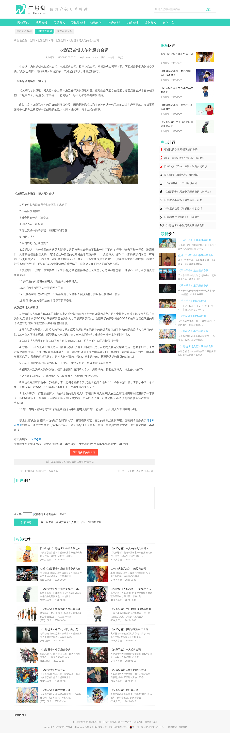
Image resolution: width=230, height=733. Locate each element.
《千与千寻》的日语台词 (140, 471)
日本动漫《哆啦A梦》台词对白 (181, 174)
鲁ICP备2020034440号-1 (117, 727)
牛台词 (75, 722)
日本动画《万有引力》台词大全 (41, 471)
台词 (32, 40)
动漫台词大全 (64, 31)
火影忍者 (36, 439)
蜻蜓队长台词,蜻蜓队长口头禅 (181, 149)
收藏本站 (172, 727)
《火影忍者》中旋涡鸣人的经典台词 (184, 225)
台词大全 (168, 22)
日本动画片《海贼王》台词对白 (182, 216)
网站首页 (23, 22)
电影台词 (59, 22)
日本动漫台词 (44, 31)
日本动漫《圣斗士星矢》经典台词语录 (185, 166)
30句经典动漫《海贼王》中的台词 (183, 208)
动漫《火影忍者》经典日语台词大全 (184, 157)
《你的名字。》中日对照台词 (180, 183)
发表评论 (26, 522)
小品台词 (132, 22)
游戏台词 (150, 22)
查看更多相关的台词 (84, 452)
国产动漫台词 (24, 31)
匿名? (62, 514)
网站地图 (183, 727)
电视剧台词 (78, 22)
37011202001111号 (154, 727)
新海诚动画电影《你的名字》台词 (183, 200)
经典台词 (41, 22)
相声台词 (114, 22)
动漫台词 (96, 22)
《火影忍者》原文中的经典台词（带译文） (188, 191)
